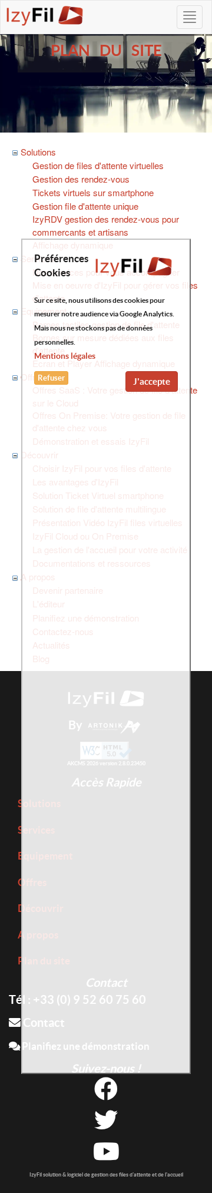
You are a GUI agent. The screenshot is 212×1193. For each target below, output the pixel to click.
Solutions (38, 152)
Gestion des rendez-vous (81, 179)
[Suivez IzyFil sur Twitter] (106, 1124)
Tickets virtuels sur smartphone (93, 192)
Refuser (51, 378)
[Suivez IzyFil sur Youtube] (106, 1155)
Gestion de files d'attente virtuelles (98, 165)
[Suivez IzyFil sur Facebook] (106, 1093)
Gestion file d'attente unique (85, 206)
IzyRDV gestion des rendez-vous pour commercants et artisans (105, 225)
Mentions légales (64, 356)
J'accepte (151, 381)
